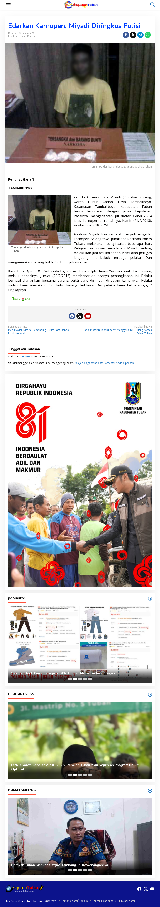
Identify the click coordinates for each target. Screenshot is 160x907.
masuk (26, 356)
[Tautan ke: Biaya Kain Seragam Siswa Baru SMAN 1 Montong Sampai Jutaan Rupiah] (80, 644)
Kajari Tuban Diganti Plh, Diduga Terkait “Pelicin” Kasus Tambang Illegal (68, 865)
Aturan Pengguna (103, 901)
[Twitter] (79, 316)
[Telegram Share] (140, 35)
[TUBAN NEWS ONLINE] (81, 4)
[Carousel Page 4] (85, 679)
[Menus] (8, 5)
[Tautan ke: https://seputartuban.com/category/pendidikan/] (150, 598)
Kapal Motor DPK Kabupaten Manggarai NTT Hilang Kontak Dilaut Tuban (117, 330)
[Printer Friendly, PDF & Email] (19, 299)
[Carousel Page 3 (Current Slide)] (80, 679)
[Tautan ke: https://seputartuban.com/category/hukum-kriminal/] (150, 790)
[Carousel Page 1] (70, 679)
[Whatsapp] (148, 35)
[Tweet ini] (133, 35)
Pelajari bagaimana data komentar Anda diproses (104, 363)
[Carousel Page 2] (75, 679)
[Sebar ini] (126, 35)
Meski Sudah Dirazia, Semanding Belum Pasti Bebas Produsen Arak (38, 330)
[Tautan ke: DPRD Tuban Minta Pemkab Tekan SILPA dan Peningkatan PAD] (80, 740)
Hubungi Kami (126, 901)
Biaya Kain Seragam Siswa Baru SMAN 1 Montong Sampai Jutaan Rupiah (68, 673)
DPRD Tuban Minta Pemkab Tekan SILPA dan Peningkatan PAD (61, 769)
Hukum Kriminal (27, 36)
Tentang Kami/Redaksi (74, 901)
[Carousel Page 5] (90, 679)
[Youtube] (87, 316)
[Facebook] (72, 316)
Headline (13, 36)
